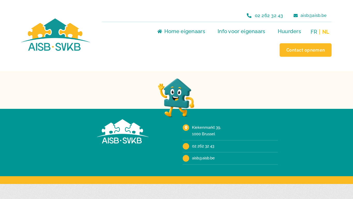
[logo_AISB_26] (55, 20)
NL (325, 31)
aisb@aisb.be (203, 158)
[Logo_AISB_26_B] (123, 121)
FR (314, 31)
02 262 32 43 (203, 146)
